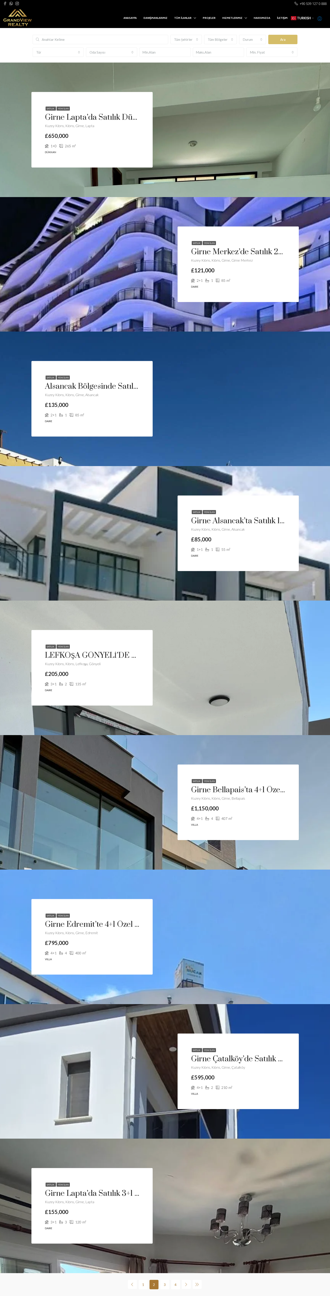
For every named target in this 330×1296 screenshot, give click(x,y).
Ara (283, 39)
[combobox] (186, 39)
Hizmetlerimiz (232, 18)
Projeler (209, 18)
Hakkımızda (262, 18)
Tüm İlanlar (182, 18)
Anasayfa (130, 18)
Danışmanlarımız (155, 18)
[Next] (186, 1284)
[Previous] (132, 1284)
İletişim (282, 18)
